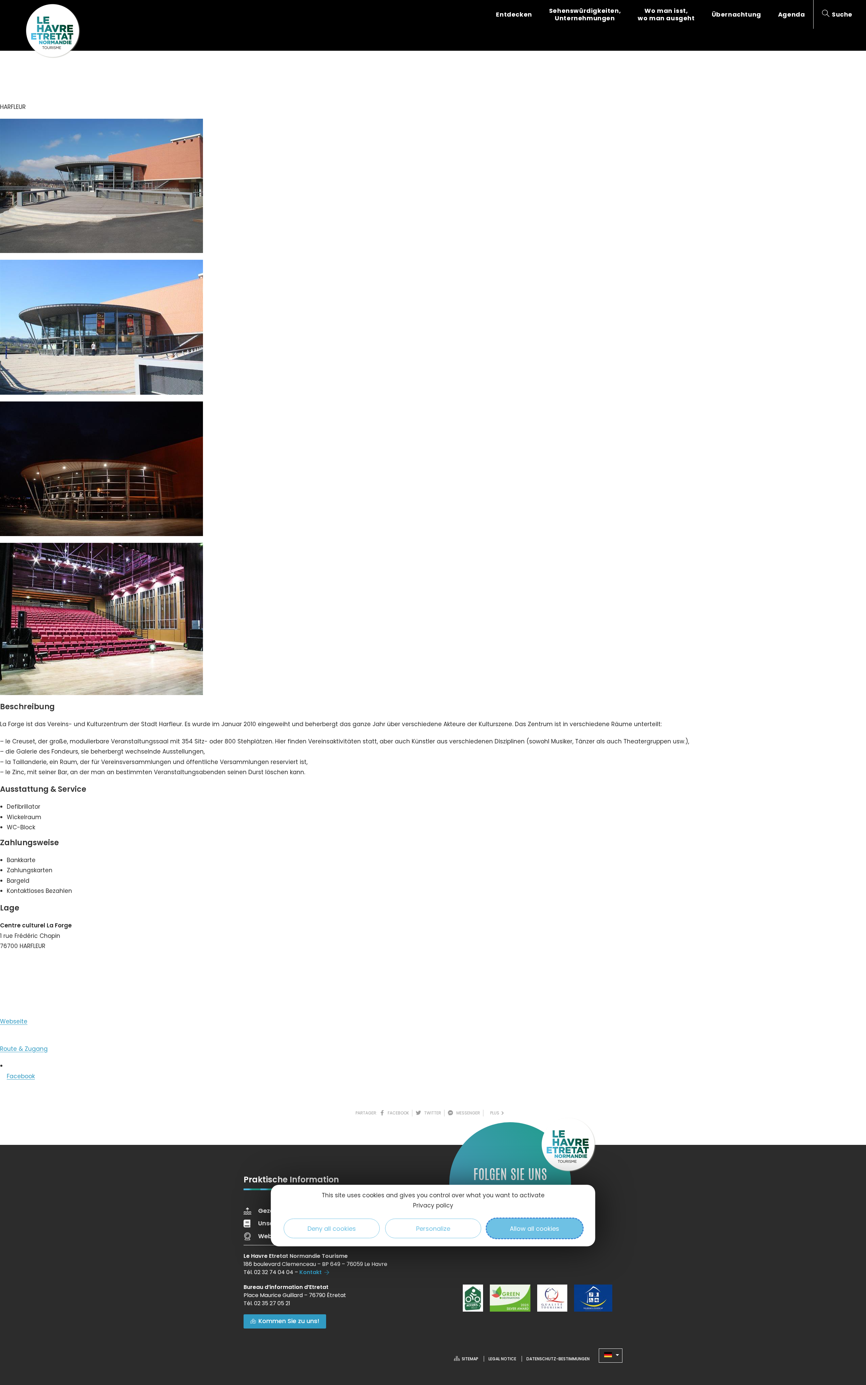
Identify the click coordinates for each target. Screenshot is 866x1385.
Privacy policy (433, 1205)
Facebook (21, 1076)
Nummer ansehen (33, 967)
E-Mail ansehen (29, 990)
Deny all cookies (331, 1228)
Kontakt (310, 1272)
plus (495, 1113)
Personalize (433, 1228)
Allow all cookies (534, 1228)
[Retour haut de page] (847, 1342)
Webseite (13, 1021)
